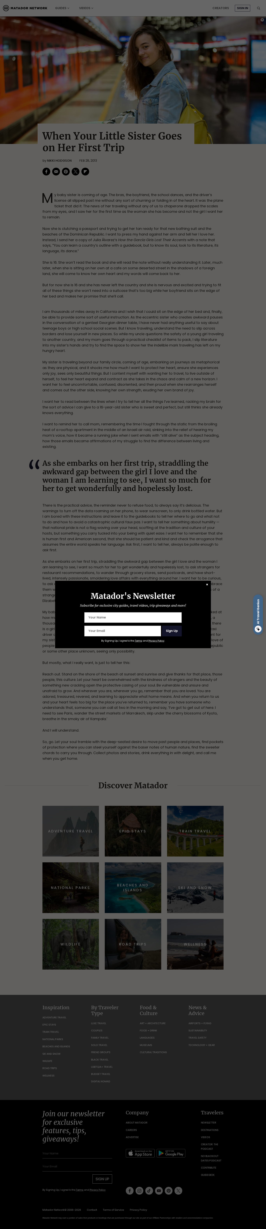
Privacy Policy (156, 640)
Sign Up (172, 631)
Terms (138, 640)
